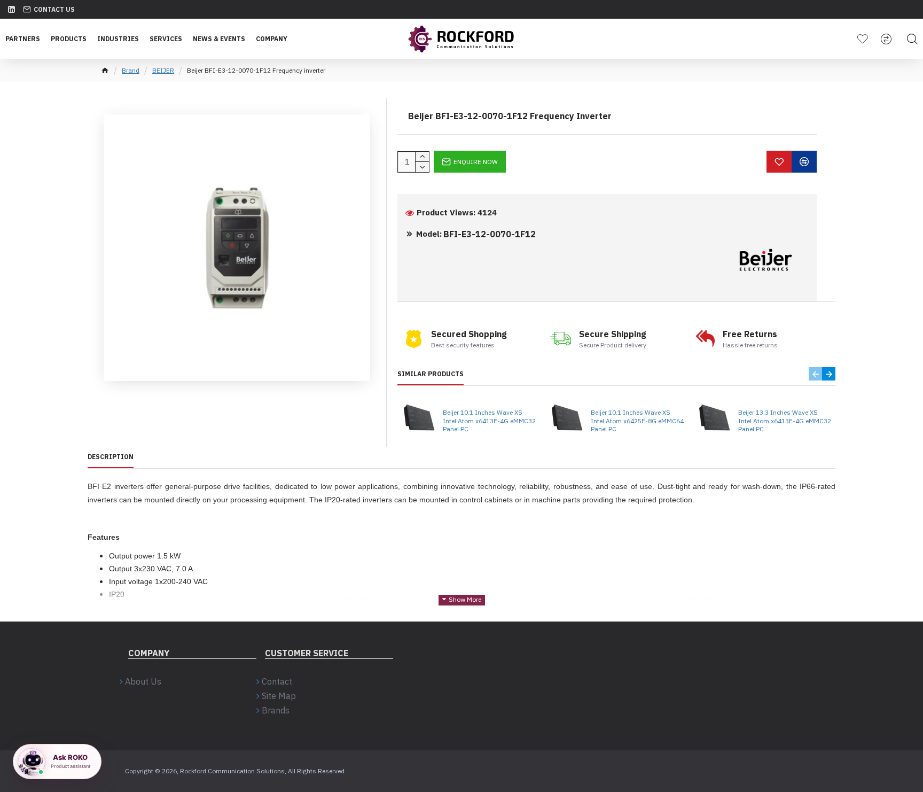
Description (111, 457)
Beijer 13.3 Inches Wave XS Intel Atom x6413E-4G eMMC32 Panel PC (784, 420)
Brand (130, 70)
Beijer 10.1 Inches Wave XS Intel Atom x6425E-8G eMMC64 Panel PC (637, 420)
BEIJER (163, 70)
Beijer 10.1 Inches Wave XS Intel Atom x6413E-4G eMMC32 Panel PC (489, 420)
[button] (815, 374)
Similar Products (430, 374)
